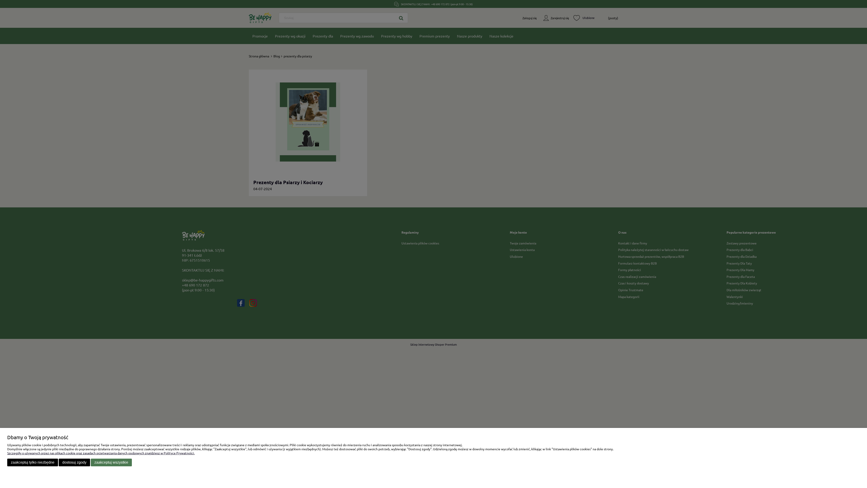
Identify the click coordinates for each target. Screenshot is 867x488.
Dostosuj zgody (74, 462)
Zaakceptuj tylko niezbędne (32, 462)
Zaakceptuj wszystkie (111, 462)
